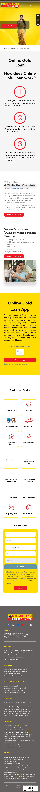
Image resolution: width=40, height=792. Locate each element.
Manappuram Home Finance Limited (15, 669)
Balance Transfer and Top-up (12, 707)
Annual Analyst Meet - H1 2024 (13, 690)
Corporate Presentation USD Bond (14, 688)
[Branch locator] (38, 16)
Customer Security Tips (11, 772)
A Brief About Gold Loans (11, 738)
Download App (25, 360)
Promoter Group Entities (18, 653)
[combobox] (20, 547)
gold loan (15, 189)
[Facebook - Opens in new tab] (8, 624)
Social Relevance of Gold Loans (13, 657)
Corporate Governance (25, 734)
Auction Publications (10, 761)
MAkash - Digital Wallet (11, 715)
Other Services (23, 715)
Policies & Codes (22, 778)
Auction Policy (8, 759)
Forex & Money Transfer (11, 713)
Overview (6, 650)
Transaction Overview (10, 686)
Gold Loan (13, 49)
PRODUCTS (8, 698)
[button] (30, 5)
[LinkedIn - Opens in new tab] (17, 624)
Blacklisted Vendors (10, 778)
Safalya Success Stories (11, 659)
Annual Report (8, 728)
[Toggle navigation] (36, 5)
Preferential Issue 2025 (11, 726)
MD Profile (7, 653)
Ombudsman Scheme (16, 770)
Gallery (6, 770)
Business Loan (27, 707)
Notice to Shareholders (22, 730)
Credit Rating (8, 736)
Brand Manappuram (10, 655)
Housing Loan (25, 709)
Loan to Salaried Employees (12, 711)
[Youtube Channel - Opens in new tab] (22, 624)
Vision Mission (15, 650)
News (27, 776)
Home (6, 49)
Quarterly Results (19, 728)
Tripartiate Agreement (10, 743)
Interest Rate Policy (23, 757)
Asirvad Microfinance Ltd (11, 673)
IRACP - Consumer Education (13, 774)
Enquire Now (9, 26)
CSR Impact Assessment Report (13, 747)
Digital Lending (15, 776)
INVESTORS (8, 721)
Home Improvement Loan (11, 709)
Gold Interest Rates (10, 757)
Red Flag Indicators (29, 774)
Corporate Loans (25, 713)
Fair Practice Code (25, 766)
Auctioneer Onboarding (11, 766)
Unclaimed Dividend (22, 732)
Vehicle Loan (27, 703)
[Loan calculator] (38, 20)
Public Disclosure (9, 730)
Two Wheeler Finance (10, 705)
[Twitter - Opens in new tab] (13, 624)
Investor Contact (9, 732)
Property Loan (26, 711)
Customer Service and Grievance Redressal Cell (18, 740)
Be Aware (6, 776)
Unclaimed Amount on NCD (12, 745)
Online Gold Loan (16, 703)
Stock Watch (23, 726)
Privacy (8, 786)
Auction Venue (18, 759)
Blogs (22, 776)
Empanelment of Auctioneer (12, 763)
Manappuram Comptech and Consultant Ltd (17, 676)
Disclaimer (7, 768)
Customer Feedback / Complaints (21, 768)
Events (32, 776)
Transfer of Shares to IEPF (21, 736)
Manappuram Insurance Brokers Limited (16, 671)
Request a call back (14, 215)
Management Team (26, 650)
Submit (20, 588)
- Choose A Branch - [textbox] (15, 547)
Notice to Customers (10, 734)
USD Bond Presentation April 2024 (14, 692)
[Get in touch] (38, 24)
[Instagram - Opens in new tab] (27, 624)
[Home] (10, 5)
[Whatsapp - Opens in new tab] (31, 624)
